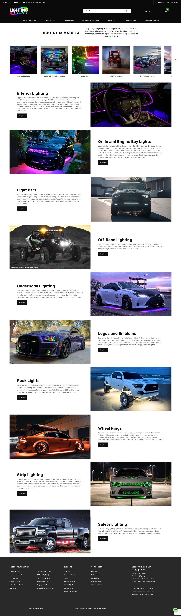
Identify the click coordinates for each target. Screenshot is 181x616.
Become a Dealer (70, 575)
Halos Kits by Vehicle (17, 585)
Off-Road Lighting (43, 575)
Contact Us (174, 2)
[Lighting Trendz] (19, 11)
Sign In (149, 11)
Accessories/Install (16, 575)
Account (94, 571)
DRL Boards (14, 578)
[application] (175, 610)
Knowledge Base (69, 585)
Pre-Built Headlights (43, 578)
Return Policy (95, 578)
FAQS (66, 578)
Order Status (95, 575)
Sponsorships (68, 588)
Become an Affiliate (70, 591)
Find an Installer (69, 581)
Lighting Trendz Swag (44, 571)
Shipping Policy (96, 581)
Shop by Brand (42, 585)
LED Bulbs (13, 588)
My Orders (161, 2)
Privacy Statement (36, 609)
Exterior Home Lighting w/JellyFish (143, 591)
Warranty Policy (96, 585)
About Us (67, 571)
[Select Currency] (3, 2)
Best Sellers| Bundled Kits (45, 588)
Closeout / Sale (15, 581)
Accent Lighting (15, 571)
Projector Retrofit (42, 581)
